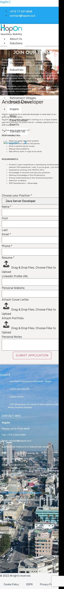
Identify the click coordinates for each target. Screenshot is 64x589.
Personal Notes (12, 336)
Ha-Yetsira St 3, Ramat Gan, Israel (30, 446)
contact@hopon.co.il (20, 440)
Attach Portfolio (13, 318)
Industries (16, 70)
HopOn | (5, 2)
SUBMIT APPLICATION (32, 355)
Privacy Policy (48, 584)
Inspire (14, 109)
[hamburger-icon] (38, 38)
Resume (8, 257)
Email (6, 234)
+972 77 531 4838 (20, 428)
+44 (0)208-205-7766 (22, 458)
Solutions (16, 43)
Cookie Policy (11, 584)
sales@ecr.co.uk (17, 464)
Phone (7, 246)
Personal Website (13, 288)
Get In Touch (51, 551)
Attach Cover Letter (15, 299)
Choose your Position (17, 195)
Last (5, 230)
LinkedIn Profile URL (15, 276)
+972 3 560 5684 (16, 434)
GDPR (29, 584)
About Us (16, 39)
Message (7, 533)
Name (6, 206)
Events (14, 124)
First (5, 218)
